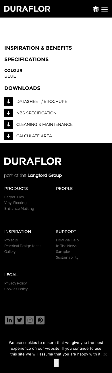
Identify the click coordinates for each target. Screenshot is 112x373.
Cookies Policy (16, 289)
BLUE (10, 76)
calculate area (34, 135)
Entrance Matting (19, 208)
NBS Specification (36, 112)
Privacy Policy (15, 283)
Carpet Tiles (14, 197)
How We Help (67, 240)
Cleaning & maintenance (44, 124)
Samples (63, 251)
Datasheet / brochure (41, 101)
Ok (56, 363)
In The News (66, 246)
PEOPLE (64, 188)
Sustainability (67, 257)
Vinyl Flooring (15, 203)
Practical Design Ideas (22, 246)
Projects (11, 240)
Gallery (10, 251)
